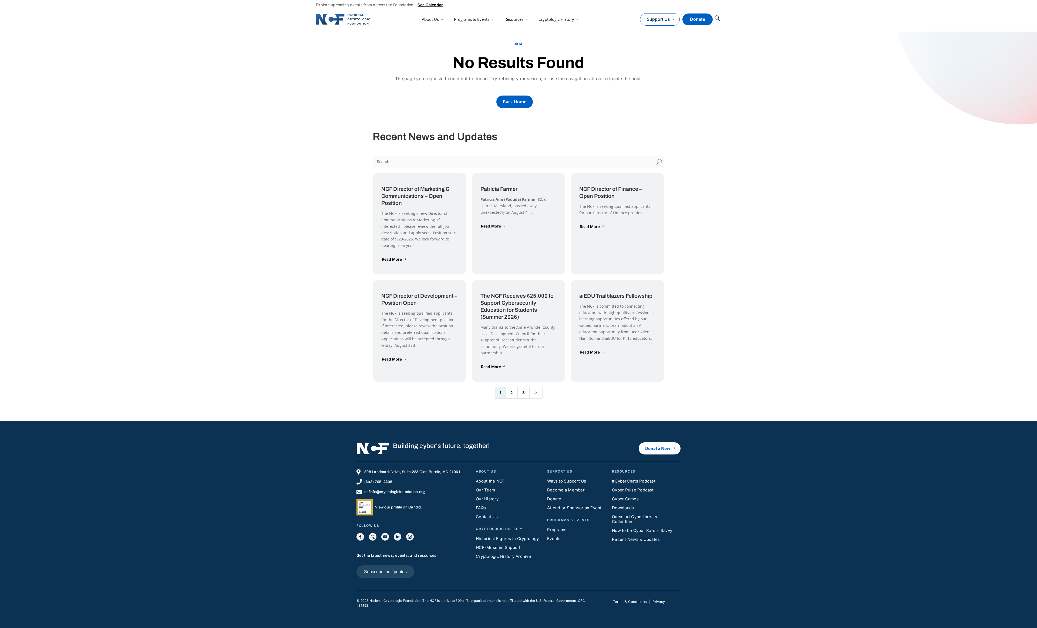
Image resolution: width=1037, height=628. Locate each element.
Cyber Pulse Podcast (633, 490)
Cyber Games (625, 498)
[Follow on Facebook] (360, 537)
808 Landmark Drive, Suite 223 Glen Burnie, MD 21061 (412, 472)
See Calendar (430, 4)
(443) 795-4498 (378, 482)
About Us (430, 19)
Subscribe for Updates (385, 571)
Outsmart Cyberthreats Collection (634, 519)
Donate (697, 19)
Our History (487, 498)
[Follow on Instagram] (410, 537)
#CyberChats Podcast (633, 481)
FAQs (481, 507)
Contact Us (487, 516)
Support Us (658, 19)
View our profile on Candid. (398, 507)
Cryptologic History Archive (503, 556)
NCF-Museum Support (498, 547)
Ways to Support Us (566, 481)
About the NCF (490, 481)
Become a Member (566, 490)
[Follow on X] (372, 537)
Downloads (623, 507)
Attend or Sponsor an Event (574, 507)
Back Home (514, 102)
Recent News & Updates (636, 539)
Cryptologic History (556, 19)
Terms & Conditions (630, 601)
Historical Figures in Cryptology (507, 538)
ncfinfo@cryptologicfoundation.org (394, 492)
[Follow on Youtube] (385, 537)
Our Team (485, 490)
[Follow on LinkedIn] (397, 537)
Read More (392, 259)
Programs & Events (471, 19)
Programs (556, 529)
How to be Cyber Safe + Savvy (642, 530)
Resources (513, 19)
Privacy (658, 601)
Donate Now (657, 448)
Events (554, 538)
